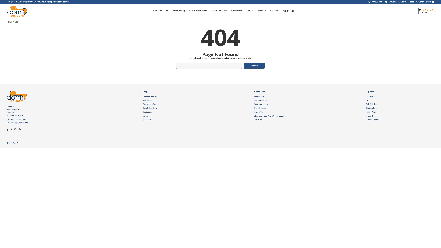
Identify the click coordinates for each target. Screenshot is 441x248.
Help (385, 2)
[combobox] (209, 66)
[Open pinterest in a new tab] (20, 129)
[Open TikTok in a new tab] (8, 129)
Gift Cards (392, 2)
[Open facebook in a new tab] (12, 129)
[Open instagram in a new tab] (15, 129)
